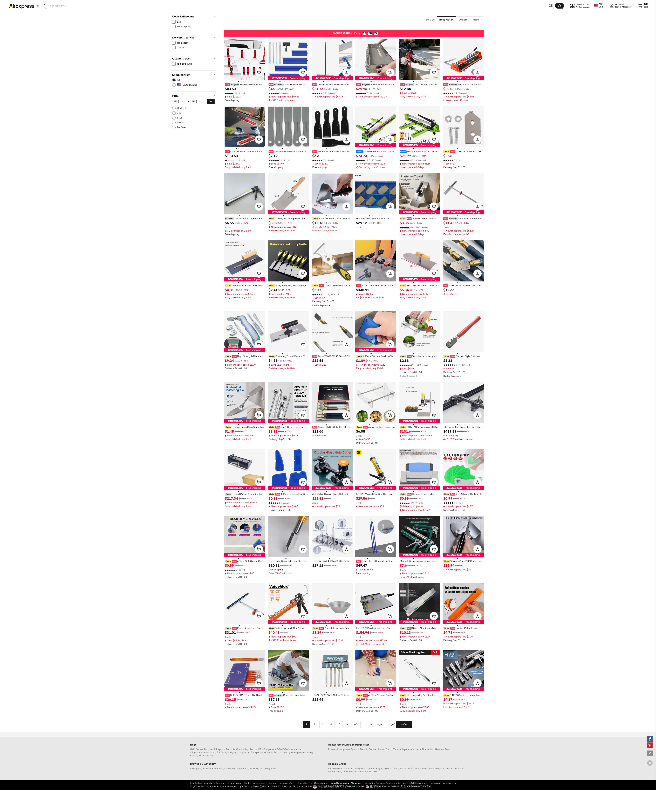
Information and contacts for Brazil (208, 752)
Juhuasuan (451, 768)
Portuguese (343, 749)
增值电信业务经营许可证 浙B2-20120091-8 (341, 786)
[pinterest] (650, 745)
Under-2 (181, 108)
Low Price (229, 768)
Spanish (355, 749)
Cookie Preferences (254, 783)
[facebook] (650, 739)
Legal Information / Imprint (346, 783)
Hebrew (439, 749)
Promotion (217, 768)
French (363, 749)
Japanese (407, 749)
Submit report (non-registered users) (293, 752)
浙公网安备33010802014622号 (386, 786)
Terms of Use (286, 783)
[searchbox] (298, 6)
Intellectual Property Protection (207, 783)
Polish (448, 749)
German (372, 749)
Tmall (345, 771)
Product (206, 768)
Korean (417, 749)
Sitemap (272, 783)
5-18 (179, 117)
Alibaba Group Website (340, 768)
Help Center (196, 749)
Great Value (242, 768)
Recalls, (194, 755)
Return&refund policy (237, 749)
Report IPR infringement (263, 749)
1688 (375, 771)
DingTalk (439, 768)
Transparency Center (262, 752)
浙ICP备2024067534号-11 (418, 786)
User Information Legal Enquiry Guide (239, 786)
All (178, 80)
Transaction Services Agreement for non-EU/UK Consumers (395, 783)
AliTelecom (428, 768)
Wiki (261, 768)
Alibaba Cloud (391, 768)
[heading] (244, 84)
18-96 (180, 122)
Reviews (253, 768)
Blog (267, 768)
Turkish (397, 749)
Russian (332, 749)
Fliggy (379, 768)
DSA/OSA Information (289, 749)
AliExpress (359, 768)
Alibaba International (410, 768)
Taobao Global (356, 771)
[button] (38, 6)
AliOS (368, 771)
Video (274, 768)
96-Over (181, 127)
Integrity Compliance (238, 752)
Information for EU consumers (312, 783)
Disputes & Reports (214, 749)
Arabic (430, 749)
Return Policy (206, 755)
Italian (381, 749)
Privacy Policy (234, 783)
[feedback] (650, 753)
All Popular (195, 768)
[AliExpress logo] (21, 6)
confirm (404, 724)
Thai (424, 749)
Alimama (370, 768)
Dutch (389, 749)
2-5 (179, 113)
